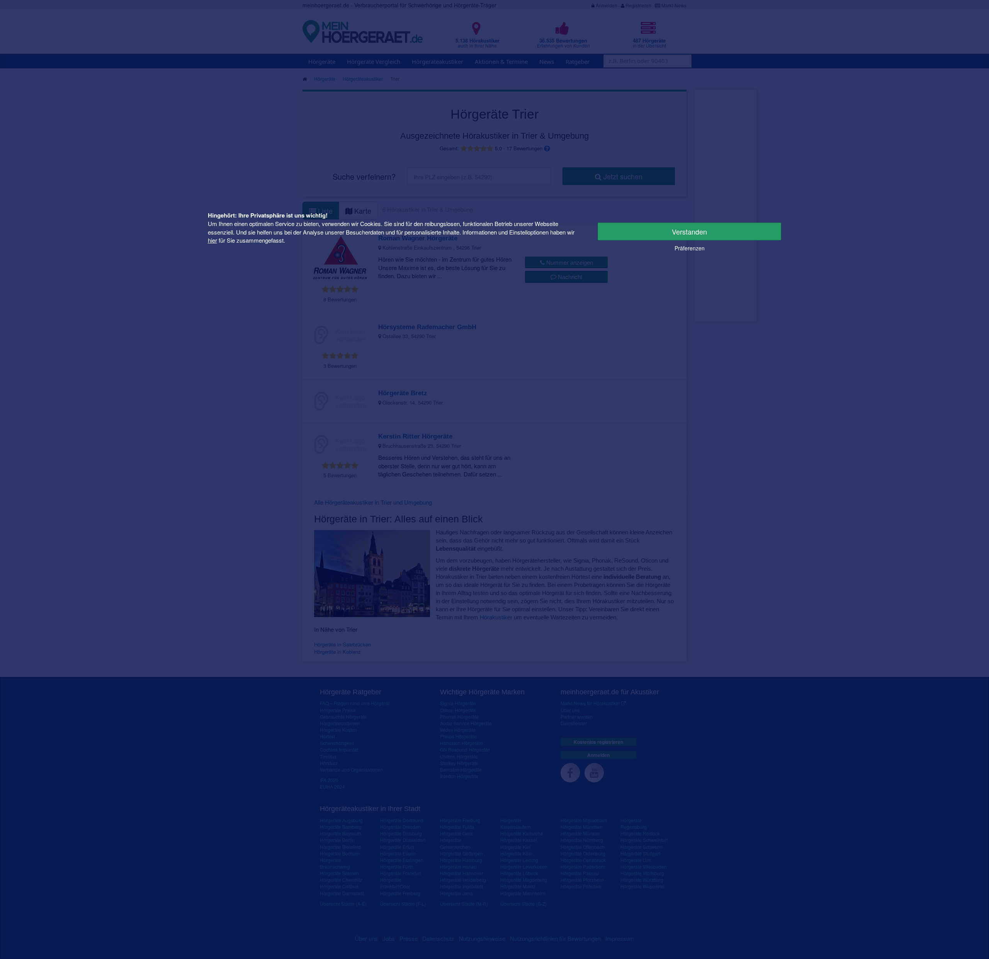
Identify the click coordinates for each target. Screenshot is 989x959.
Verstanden (689, 231)
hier (212, 240)
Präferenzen (690, 248)
